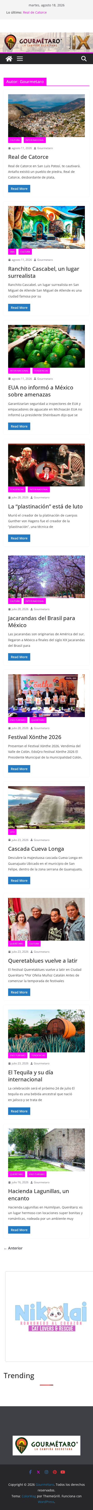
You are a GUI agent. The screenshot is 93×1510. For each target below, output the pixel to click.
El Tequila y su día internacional (30, 1075)
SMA (12, 251)
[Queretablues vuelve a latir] (46, 919)
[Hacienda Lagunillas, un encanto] (46, 1149)
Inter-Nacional (35, 140)
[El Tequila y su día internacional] (46, 1031)
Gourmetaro (45, 148)
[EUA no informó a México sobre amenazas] (46, 346)
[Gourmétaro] (9, 58)
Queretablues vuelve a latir (42, 960)
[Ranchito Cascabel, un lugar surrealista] (46, 227)
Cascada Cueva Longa (36, 848)
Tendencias (41, 370)
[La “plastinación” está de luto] (46, 465)
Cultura (15, 140)
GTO (12, 832)
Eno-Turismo (18, 720)
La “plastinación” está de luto (45, 506)
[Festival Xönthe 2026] (46, 695)
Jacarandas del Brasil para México (48, 12)
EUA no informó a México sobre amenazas (40, 391)
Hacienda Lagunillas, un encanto (38, 1194)
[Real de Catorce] (46, 115)
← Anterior (13, 1248)
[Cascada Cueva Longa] (46, 807)
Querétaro (38, 720)
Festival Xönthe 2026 (34, 737)
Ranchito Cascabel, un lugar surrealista (43, 272)
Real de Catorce (28, 156)
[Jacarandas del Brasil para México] (46, 577)
